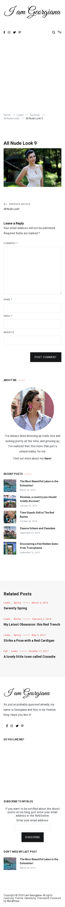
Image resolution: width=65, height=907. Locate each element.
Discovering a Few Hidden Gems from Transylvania (39, 545)
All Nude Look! (17, 206)
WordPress (13, 901)
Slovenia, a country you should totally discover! (38, 499)
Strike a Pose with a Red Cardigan (29, 640)
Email (8, 316)
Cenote (28, 898)
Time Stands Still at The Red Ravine (37, 514)
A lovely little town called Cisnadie (29, 656)
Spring (17, 603)
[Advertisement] (32, 75)
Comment (11, 243)
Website (9, 332)
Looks (7, 603)
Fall (6, 651)
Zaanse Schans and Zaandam (37, 528)
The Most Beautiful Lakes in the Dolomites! (39, 483)
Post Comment (46, 357)
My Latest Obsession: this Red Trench (32, 624)
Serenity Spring (15, 608)
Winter (17, 619)
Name (8, 299)
